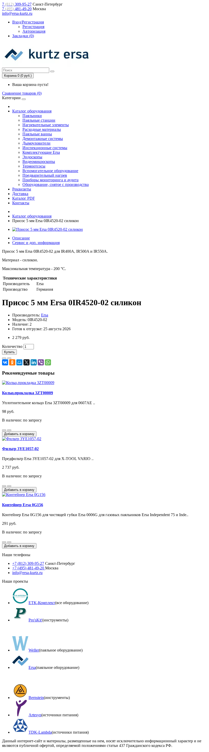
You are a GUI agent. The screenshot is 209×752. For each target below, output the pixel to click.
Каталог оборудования (31, 111)
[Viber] (41, 362)
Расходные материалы (41, 129)
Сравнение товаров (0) (22, 93)
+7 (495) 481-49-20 (28, 568)
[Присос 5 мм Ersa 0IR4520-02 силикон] (47, 229)
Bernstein (36, 697)
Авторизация (33, 31)
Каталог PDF (23, 198)
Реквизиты (21, 189)
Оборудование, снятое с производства (55, 184)
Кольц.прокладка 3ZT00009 (27, 393)
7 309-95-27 (17, 4)
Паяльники (32, 115)
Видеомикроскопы (38, 161)
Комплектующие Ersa (41, 152)
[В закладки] (4, 358)
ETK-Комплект (42, 603)
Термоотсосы (33, 166)
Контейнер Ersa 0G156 (22, 505)
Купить (9, 352)
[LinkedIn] (34, 362)
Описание (21, 238)
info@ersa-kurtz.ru (17, 13)
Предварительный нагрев (44, 175)
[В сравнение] (9, 358)
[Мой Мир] (19, 362)
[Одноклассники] (12, 362)
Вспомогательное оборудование (50, 171)
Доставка (20, 194)
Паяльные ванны (37, 134)
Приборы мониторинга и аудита (50, 180)
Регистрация (33, 26)
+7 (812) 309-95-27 (28, 563)
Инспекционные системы (44, 148)
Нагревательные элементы (45, 125)
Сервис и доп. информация (36, 242)
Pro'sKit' (35, 620)
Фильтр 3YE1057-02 (20, 449)
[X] (26, 362)
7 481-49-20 (17, 9)
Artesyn (35, 715)
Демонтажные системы (42, 138)
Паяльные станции (38, 120)
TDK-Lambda (40, 732)
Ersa (44, 315)
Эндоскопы (32, 157)
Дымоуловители (36, 143)
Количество (12, 346)
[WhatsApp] (48, 362)
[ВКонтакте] (5, 362)
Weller (34, 650)
